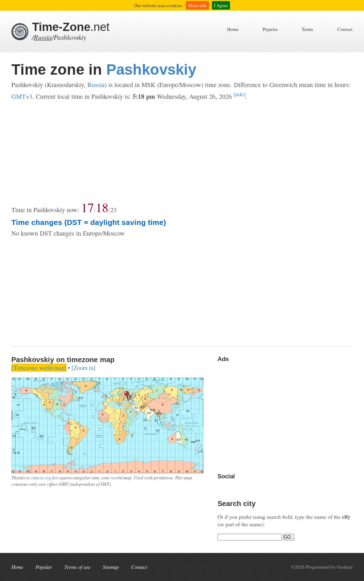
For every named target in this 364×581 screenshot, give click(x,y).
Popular (270, 29)
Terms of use (77, 567)
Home (233, 29)
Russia (43, 37)
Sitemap (111, 567)
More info (197, 5)
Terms (307, 29)
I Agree (221, 5)
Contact (345, 29)
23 (113, 209)
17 (87, 207)
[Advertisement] (182, 151)
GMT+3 (21, 96)
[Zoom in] (83, 368)
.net (70, 26)
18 (102, 207)
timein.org (41, 477)
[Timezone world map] (38, 368)
